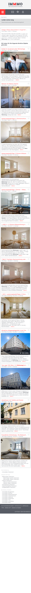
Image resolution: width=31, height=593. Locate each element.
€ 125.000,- (24, 388)
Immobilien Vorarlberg (8, 501)
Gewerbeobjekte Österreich (9, 486)
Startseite (4, 17)
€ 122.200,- (24, 353)
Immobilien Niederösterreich (9, 494)
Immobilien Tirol (6, 499)
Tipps (2, 507)
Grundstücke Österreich (8, 484)
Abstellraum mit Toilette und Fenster (12, 400)
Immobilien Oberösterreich (9, 495)
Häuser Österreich (7, 480)
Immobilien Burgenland (8, 491)
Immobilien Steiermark (8, 498)
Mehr (17, 80)
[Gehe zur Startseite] (15, 6)
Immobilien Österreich (8, 472)
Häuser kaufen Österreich (10, 482)
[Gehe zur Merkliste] (17, 12)
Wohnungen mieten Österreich (11, 479)
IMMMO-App (8, 507)
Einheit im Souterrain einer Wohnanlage (13, 49)
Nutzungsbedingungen (7, 505)
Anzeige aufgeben (16, 507)
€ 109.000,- (24, 176)
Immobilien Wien (6, 502)
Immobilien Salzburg (7, 497)
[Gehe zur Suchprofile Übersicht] (12, 12)
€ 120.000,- (24, 72)
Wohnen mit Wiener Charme (10, 84)
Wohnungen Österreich (8, 476)
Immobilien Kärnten (7, 493)
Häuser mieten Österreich (10, 483)
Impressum (25, 505)
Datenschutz (18, 505)
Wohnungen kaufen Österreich (11, 478)
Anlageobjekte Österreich (8, 487)
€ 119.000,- (24, 106)
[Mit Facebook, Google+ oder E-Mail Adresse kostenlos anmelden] (23, 12)
